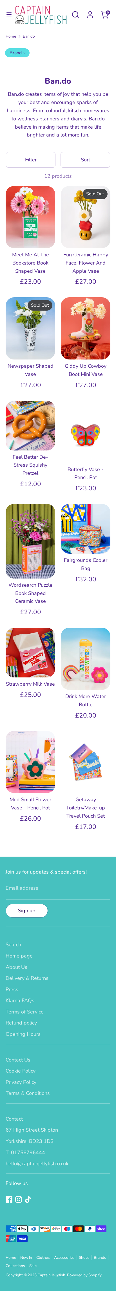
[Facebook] (47, 692)
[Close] (103, 593)
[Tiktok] (66, 692)
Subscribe (58, 674)
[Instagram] (56, 692)
